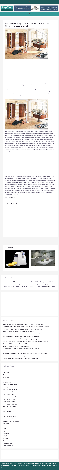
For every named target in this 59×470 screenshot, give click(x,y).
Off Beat (5, 438)
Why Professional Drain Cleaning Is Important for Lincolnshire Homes (21, 351)
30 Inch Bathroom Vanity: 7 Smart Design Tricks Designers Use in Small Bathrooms (25, 353)
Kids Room (6, 423)
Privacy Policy (41, 465)
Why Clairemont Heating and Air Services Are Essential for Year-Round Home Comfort (26, 326)
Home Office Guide (8, 411)
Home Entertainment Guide (10, 396)
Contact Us (49, 286)
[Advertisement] (30, 71)
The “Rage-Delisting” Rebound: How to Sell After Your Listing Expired (21, 336)
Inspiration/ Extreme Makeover (11, 421)
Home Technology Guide (9, 416)
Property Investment (8, 443)
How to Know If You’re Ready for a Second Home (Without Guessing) (21, 334)
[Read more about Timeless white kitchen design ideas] (43, 258)
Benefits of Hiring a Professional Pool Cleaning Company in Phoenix (21, 348)
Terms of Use (17, 465)
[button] (29, 2)
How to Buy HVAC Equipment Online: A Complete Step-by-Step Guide (22, 339)
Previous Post (7, 241)
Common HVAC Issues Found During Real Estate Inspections (19, 344)
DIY (4, 379)
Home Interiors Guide (9, 409)
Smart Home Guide (8, 445)
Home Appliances (8, 387)
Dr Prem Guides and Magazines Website (12, 463)
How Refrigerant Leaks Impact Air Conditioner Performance (19, 331)
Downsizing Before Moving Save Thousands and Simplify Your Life (20, 358)
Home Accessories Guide (10, 384)
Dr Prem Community (40, 463)
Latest (5, 428)
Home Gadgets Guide (9, 401)
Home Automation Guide (10, 389)
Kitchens (5, 426)
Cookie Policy (32, 465)
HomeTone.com (7, 282)
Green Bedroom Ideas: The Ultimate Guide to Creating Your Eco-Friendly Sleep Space (26, 341)
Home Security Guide (9, 414)
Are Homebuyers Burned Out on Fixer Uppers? (15, 356)
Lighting (5, 431)
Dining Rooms (6, 377)
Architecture (6, 370)
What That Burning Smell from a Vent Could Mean (16, 346)
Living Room (6, 433)
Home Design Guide (8, 394)
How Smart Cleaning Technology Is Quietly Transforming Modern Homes (22, 329)
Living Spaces (6, 436)
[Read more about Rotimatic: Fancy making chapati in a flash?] (17, 258)
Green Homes (7, 382)
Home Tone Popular (8, 418)
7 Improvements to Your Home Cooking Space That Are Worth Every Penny (23, 324)
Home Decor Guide (8, 392)
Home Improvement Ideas (10, 406)
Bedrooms (6, 375)
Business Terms (25, 465)
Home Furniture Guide (9, 399)
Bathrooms (6, 372)
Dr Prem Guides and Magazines (22, 282)
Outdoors (5, 440)
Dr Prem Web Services (7, 465)
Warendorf (12, 197)
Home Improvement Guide (10, 404)
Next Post (54, 241)
